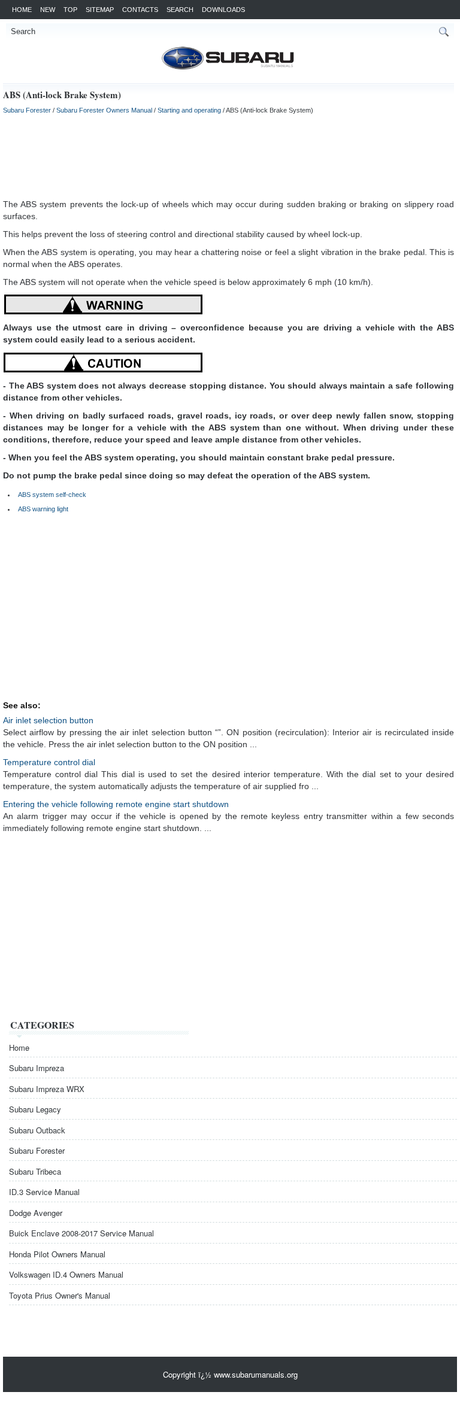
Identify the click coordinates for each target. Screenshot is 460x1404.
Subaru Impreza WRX (46, 1088)
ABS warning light (43, 509)
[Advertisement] (228, 156)
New (47, 9)
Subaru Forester (27, 110)
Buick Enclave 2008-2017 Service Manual (81, 1233)
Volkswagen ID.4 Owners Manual (66, 1274)
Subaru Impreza (36, 1068)
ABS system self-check (52, 494)
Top (70, 9)
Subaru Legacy (35, 1109)
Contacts (140, 9)
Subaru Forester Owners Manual (104, 110)
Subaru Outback (37, 1130)
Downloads (223, 9)
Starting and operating (189, 110)
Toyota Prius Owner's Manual (59, 1295)
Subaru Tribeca (35, 1171)
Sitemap (100, 9)
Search (180, 9)
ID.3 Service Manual (44, 1191)
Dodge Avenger (35, 1212)
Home (22, 9)
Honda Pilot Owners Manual (57, 1254)
